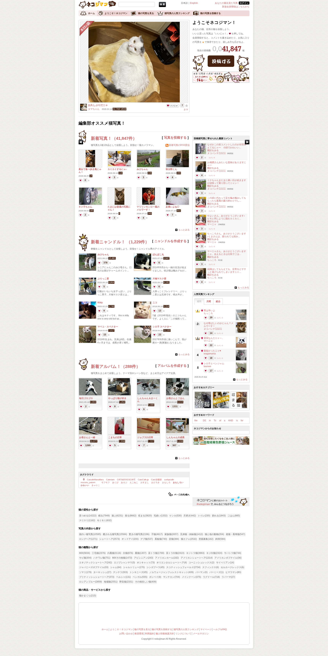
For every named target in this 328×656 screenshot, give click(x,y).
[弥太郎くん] (177, 166)
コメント (211, 157)
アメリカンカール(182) (167, 557)
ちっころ (211, 260)
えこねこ (134, 482)
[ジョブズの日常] (148, 432)
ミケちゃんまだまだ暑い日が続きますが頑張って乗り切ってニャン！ (226, 181)
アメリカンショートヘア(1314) (197, 557)
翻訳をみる (213, 150)
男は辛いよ (209, 310)
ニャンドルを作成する (170, 241)
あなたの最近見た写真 (226, 3)
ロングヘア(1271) (88, 539)
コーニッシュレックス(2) (201, 562)
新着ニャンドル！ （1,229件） (120, 241)
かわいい (85, 485)
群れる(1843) (219, 515)
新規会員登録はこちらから (235, 6)
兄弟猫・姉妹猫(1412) (191, 534)
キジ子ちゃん (85, 206)
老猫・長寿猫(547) (235, 534)
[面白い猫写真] (221, 407)
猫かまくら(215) (87, 595)
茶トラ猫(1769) (156, 553)
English (194, 3)
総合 (218, 301)
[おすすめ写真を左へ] (81, 142)
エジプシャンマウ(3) (124, 562)
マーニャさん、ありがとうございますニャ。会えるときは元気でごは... (226, 252)
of (220, 420)
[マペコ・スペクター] (87, 342)
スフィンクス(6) (210, 567)
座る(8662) (130, 515)
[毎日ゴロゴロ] (90, 394)
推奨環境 (139, 633)
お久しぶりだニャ (98, 105)
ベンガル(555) (140, 577)
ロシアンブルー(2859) (90, 581)
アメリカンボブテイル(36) (227, 557)
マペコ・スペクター (108, 326)
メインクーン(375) (191, 577)
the (196, 420)
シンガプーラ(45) (155, 567)
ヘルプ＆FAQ (220, 629)
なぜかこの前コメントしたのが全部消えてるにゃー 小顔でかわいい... (226, 146)
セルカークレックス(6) (232, 567)
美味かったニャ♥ (212, 350)
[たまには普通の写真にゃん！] (119, 204)
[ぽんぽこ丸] (142, 270)
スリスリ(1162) (87, 520)
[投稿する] (221, 61)
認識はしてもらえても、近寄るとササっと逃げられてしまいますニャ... (226, 270)
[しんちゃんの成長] (177, 432)
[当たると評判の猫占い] (220, 82)
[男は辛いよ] (241, 319)
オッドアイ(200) (130, 539)
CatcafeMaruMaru (95, 479)
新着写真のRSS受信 (179, 145)
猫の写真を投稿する (210, 13)
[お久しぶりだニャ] (134, 101)
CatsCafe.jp (143, 479)
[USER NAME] (83, 109)
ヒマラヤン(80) (233, 572)
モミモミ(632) (104, 520)
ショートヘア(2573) (109, 539)
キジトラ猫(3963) (195, 553)
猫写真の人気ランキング (177, 13)
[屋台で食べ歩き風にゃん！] (90, 166)
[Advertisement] (124, 465)
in (210, 420)
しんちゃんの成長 (175, 437)
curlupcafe (169, 479)
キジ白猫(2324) (214, 553)
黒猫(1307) (140, 553)
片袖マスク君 (159, 278)
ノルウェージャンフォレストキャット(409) (171, 572)
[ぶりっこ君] (87, 294)
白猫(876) (128, 553)
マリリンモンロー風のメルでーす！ (148, 208)
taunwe (207, 366)
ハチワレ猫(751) (101, 557)
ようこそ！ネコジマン (116, 13)
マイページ (206, 629)
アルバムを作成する (172, 366)
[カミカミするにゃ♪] (119, 165)
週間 (199, 301)
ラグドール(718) (211, 577)
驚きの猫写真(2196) (139, 534)
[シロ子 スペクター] (142, 342)
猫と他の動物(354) (214, 534)
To (215, 420)
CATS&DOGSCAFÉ (126, 479)
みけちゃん (142, 169)
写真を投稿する (175, 137)
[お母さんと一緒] (90, 433)
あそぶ (124, 482)
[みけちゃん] (148, 166)
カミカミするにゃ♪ (117, 169)
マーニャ (211, 224)
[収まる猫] (239, 407)
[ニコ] (142, 318)
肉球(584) (220, 539)
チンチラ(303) (120, 572)
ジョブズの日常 (145, 437)
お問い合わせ (126, 633)
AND (230, 420)
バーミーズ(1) (216, 572)
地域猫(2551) (110, 581)
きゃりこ (95, 485)
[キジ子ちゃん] (90, 204)
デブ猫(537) (146, 539)
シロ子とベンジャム (214, 363)
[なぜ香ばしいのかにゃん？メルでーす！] (241, 332)
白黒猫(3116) (114, 553)
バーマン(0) (201, 572)
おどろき (155, 482)
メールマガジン (201, 633)
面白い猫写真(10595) (90, 534)
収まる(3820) (145, 515)
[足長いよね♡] (177, 204)
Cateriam (110, 479)
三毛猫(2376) (99, 553)
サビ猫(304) (85, 557)
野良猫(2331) (126, 581)
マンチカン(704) (171, 577)
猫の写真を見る (146, 13)
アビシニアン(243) (143, 557)
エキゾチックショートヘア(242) (95, 562)
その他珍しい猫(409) (145, 581)
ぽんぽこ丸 (158, 254)
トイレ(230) (204, 515)
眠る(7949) (104, 515)
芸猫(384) (174, 539)
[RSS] (167, 145)
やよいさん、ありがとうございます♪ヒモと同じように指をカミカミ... (226, 217)
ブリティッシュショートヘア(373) (96, 577)
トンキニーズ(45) (138, 572)
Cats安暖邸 (156, 479)
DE (204, 420)
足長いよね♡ (172, 206)
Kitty (100, 302)
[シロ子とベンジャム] (241, 372)
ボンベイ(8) (155, 577)
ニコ (155, 302)
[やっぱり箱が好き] (119, 394)
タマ (186, 109)
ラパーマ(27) (228, 577)
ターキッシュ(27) (102, 572)
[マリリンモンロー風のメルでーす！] (148, 204)
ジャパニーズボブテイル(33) (93, 567)
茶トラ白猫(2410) (175, 553)
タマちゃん (93, 109)
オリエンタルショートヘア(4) (172, 562)
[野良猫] (203, 407)
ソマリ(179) (85, 572)
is (237, 420)
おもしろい (178, 482)
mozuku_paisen (88, 482)
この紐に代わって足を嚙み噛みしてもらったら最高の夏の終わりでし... (226, 199)
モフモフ (105, 482)
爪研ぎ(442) (190, 515)
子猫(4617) (157, 534)
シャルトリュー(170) (134, 567)
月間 (208, 301)
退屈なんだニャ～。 (214, 338)
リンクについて (183, 633)
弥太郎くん (171, 169)
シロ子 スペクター (162, 326)
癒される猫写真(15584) (115, 534)
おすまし (144, 482)
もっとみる (184, 229)
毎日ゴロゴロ (86, 398)
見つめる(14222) (87, 515)
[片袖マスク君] (142, 294)
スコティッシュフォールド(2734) (183, 567)
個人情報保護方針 (165, 633)
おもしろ (166, 482)
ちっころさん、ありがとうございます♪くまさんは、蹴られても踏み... (226, 235)
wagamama (210, 353)
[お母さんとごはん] (177, 394)
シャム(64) (115, 567)
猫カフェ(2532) (189, 539)
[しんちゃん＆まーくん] (148, 393)
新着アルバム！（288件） (115, 366)
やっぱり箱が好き (117, 398)
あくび (115, 482)
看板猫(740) (161, 539)
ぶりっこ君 (103, 278)
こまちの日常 (115, 437)
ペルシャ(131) (123, 577)
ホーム (91, 13)
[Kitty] (87, 318)
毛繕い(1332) (160, 515)
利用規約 (149, 633)
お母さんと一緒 (87, 437)
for (242, 420)
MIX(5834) (84, 553)
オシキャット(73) (146, 562)
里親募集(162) (206, 539)
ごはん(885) (234, 515)
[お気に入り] (186, 105)
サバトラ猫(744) (232, 553)
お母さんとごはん (175, 398)
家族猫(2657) (171, 534)
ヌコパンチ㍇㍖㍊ (216, 153)
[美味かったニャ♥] (241, 359)
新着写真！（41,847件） (114, 138)
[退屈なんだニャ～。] (241, 346)
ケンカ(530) (175, 515)
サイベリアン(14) (225, 562)
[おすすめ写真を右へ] (247, 142)
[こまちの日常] (119, 433)
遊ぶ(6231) (117, 515)
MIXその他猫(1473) (122, 557)
